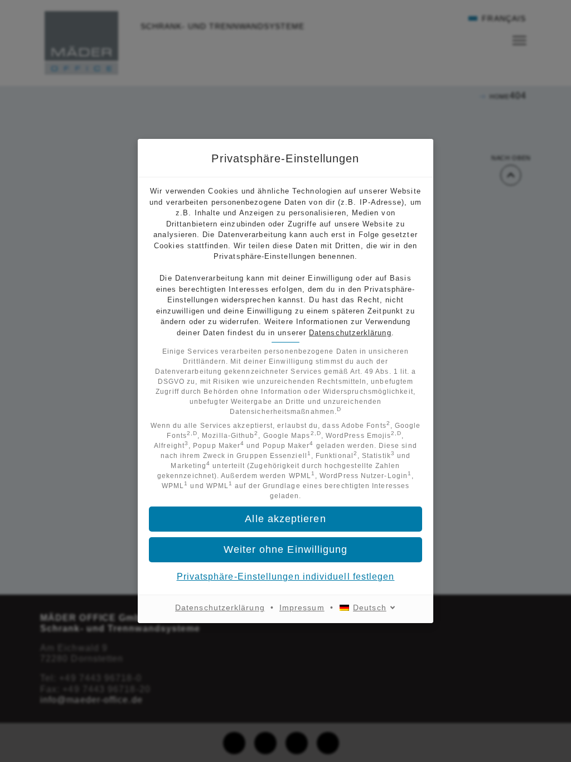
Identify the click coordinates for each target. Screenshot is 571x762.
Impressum (302, 607)
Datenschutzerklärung (350, 333)
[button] (285, 549)
